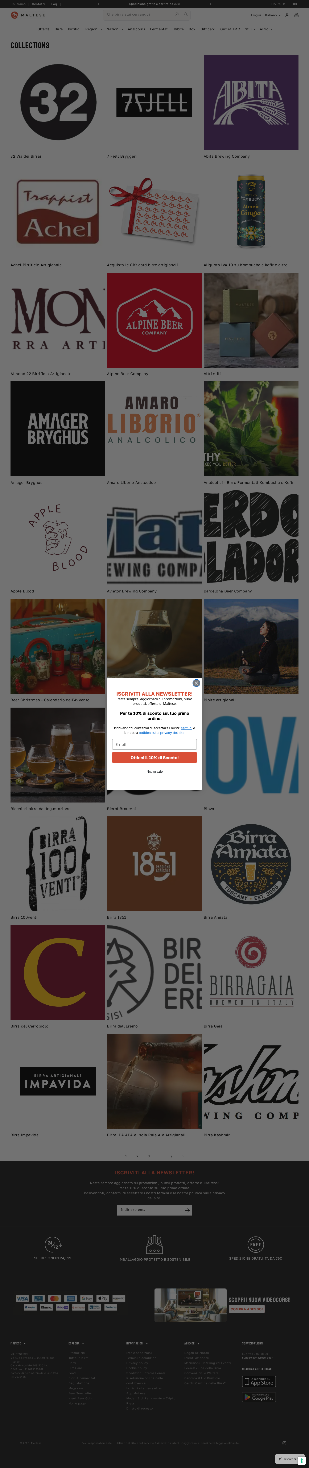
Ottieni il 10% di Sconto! (155, 757)
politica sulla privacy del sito (162, 733)
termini (186, 728)
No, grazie (155, 771)
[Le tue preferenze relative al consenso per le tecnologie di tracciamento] (302, 1461)
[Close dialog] (196, 683)
